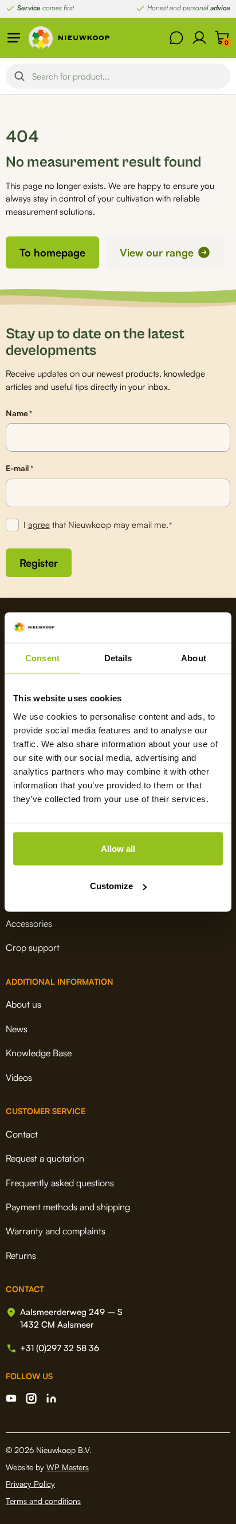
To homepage (52, 252)
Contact (22, 1134)
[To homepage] (69, 37)
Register (38, 562)
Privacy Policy (30, 1484)
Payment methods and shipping (68, 1207)
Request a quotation (45, 1158)
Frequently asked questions (60, 1183)
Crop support (33, 947)
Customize (111, 886)
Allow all (118, 848)
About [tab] (193, 657)
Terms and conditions (43, 1501)
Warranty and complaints (55, 1231)
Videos (19, 1077)
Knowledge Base (39, 1053)
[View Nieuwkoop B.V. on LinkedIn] (51, 1398)
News (16, 1029)
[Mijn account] (199, 38)
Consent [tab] (42, 657)
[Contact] (176, 38)
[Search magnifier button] (19, 76)
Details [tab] (118, 657)
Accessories (29, 923)
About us (23, 1004)
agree (39, 524)
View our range (157, 252)
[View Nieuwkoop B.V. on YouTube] (11, 1398)
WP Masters (67, 1467)
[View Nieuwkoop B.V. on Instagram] (31, 1398)
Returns (21, 1255)
